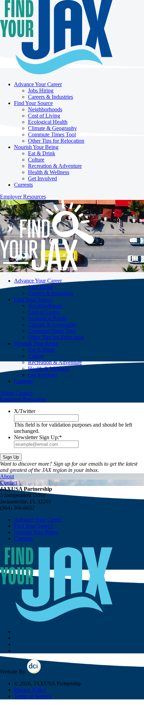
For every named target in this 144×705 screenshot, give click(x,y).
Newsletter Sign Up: (38, 437)
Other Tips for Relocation (56, 141)
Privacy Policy (30, 690)
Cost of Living (44, 116)
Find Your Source (33, 103)
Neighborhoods (45, 109)
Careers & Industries (50, 97)
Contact (24, 393)
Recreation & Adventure (55, 166)
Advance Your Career (38, 84)
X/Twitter (24, 411)
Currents (23, 185)
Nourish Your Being (36, 147)
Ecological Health (47, 122)
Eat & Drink (41, 153)
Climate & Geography (52, 128)
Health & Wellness (48, 172)
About (7, 393)
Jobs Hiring (40, 90)
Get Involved (42, 178)
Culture (36, 160)
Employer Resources (23, 197)
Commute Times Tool (52, 134)
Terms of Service (32, 696)
